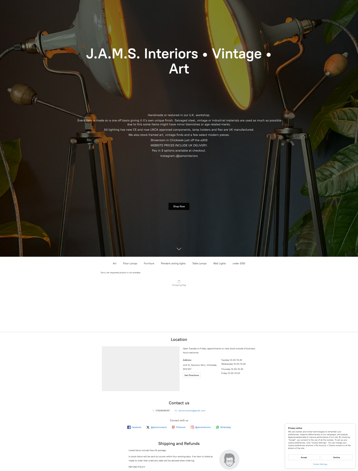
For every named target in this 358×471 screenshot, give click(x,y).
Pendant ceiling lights (173, 263)
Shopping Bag (179, 285)
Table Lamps (199, 263)
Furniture (149, 263)
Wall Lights (219, 263)
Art (114, 263)
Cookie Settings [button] (320, 464)
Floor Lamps (130, 263)
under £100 (239, 263)
